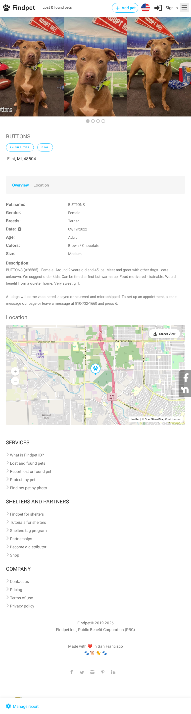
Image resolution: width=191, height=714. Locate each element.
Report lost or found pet (30, 471)
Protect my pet (22, 479)
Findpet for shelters (27, 514)
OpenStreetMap (154, 419)
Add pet (128, 7)
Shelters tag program (28, 530)
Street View (167, 334)
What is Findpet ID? (27, 455)
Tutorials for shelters (28, 522)
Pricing (16, 589)
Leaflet (135, 419)
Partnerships (21, 538)
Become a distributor (28, 547)
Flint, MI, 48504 (21, 158)
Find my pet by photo (28, 488)
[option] (32, 66)
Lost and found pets (27, 463)
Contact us (19, 581)
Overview (20, 185)
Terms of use (21, 598)
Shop (14, 555)
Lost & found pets (57, 7)
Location (41, 185)
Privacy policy (22, 606)
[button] (92, 363)
